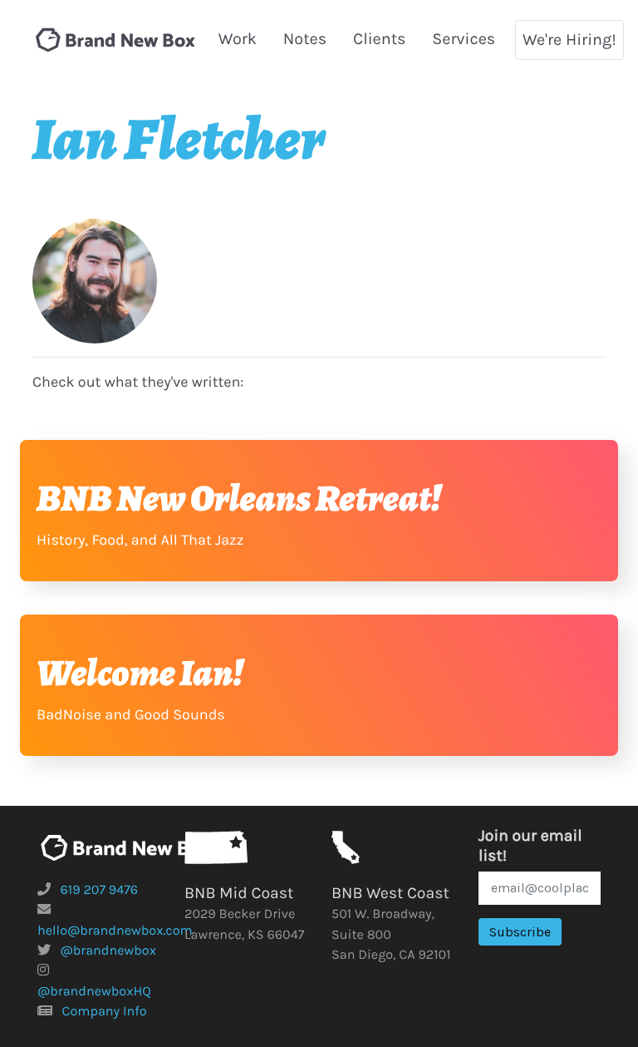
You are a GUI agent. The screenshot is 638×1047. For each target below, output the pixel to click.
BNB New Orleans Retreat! (239, 498)
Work (237, 38)
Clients (379, 38)
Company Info (104, 1012)
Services (463, 38)
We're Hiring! (569, 39)
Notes (304, 38)
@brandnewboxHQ (94, 992)
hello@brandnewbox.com (115, 931)
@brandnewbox (108, 951)
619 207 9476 (100, 890)
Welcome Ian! (140, 673)
